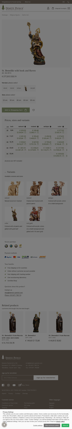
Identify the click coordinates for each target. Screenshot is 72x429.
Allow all (65, 425)
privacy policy (60, 421)
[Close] (6, 423)
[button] (4, 424)
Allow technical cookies (52, 425)
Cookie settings (37, 425)
